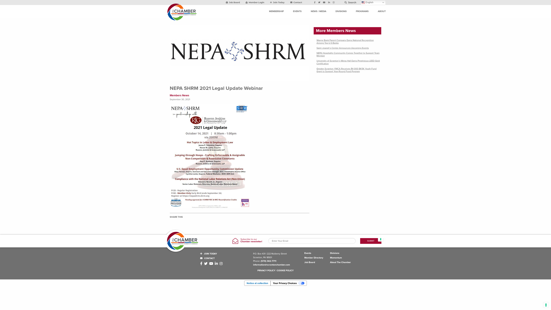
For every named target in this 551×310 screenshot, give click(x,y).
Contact (297, 2)
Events (307, 253)
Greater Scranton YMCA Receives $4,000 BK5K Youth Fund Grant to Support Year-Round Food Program (347, 70)
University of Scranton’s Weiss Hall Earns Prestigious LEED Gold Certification (348, 62)
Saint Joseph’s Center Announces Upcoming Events (343, 48)
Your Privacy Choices (285, 283)
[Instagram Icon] (334, 2)
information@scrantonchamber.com (271, 264)
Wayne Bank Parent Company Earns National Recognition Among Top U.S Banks (345, 41)
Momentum (336, 258)
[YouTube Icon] (324, 2)
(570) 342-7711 (268, 261)
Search (351, 2)
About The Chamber (340, 262)
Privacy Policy (266, 270)
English (369, 2)
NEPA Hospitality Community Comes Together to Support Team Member (348, 54)
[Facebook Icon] (314, 2)
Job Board (234, 2)
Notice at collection (257, 283)
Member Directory (313, 258)
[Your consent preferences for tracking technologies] (546, 305)
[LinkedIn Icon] (329, 2)
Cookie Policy (285, 270)
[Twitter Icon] (319, 2)
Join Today (278, 2)
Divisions (334, 253)
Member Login (256, 2)
